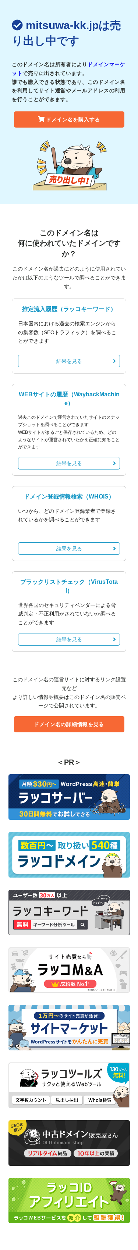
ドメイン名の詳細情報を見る (69, 724)
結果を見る (69, 361)
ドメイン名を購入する (73, 119)
